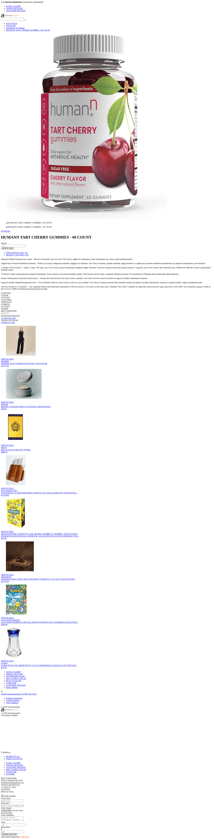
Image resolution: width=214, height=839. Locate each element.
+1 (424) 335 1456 (8, 318)
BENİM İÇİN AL (13, 756)
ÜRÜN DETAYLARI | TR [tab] (17, 253)
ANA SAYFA (11, 23)
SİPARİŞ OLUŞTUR (9, 834)
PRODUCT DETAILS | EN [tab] (17, 255)
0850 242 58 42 (30, 694)
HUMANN (5, 231)
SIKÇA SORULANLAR (16, 679)
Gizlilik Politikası (12, 700)
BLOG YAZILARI (13, 681)
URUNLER (11, 26)
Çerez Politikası (12, 703)
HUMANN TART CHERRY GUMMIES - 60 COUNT (28, 30)
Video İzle (25, 837)
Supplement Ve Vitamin (15, 28)
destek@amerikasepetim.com (12, 694)
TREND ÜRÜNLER (14, 8)
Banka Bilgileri (12, 687)
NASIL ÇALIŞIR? (13, 6)
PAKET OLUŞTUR (14, 759)
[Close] (2, 794)
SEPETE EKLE (7, 248)
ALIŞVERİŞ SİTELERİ (15, 11)
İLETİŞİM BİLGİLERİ (15, 676)
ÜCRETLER (11, 683)
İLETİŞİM (10, 774)
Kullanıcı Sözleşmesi (14, 698)
